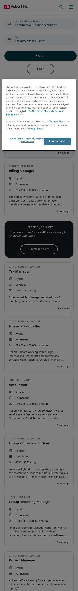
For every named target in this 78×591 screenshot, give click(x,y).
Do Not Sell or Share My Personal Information (27, 140)
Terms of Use (56, 122)
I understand (57, 141)
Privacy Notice (35, 129)
